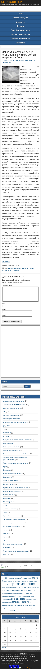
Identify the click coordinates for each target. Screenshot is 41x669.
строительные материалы (12, 605)
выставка (33, 581)
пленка (31, 268)
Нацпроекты (7, 470)
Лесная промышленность (11, 450)
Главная (20, 14)
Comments (7, 63)
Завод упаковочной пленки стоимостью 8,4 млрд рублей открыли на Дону (19, 54)
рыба (4, 602)
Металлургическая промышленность (15, 463)
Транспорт (6, 533)
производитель (6, 599)
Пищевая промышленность (12, 491)
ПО (37, 578)
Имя (4, 303)
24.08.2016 (8, 60)
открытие (25, 268)
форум (4, 610)
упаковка (16, 270)
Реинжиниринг (7, 502)
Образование (7, 477)
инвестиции (5, 587)
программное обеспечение (14, 596)
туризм (32, 608)
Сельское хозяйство (10, 509)
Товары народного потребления (13, 523)
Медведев (17, 578)
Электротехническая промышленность (16, 551)
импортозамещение (14, 268)
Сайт (4, 315)
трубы (28, 608)
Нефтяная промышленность (12, 474)
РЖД (8, 581)
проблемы (18, 593)
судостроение (7, 608)
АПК (3, 578)
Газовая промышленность (11, 419)
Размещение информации (20, 39)
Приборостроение (9, 495)
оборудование (29, 590)
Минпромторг (26, 578)
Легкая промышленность (11, 447)
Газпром (11, 578)
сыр (13, 608)
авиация (18, 581)
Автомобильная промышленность (14, 405)
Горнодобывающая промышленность (15, 422)
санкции (9, 602)
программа (27, 593)
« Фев (4, 647)
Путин (4, 581)
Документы (20, 22)
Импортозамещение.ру (11, 1)
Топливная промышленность (12, 526)
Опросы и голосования (10, 481)
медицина (22, 587)
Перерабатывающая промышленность (16, 488)
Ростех (12, 581)
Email (4, 309)
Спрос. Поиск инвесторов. (20, 30)
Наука (5, 467)
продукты (30, 596)
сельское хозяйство (21, 602)
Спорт (5, 512)
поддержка (10, 593)
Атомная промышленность (12, 408)
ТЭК (4, 540)
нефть (4, 590)
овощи (4, 593)
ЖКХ (4, 429)
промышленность (31, 599)
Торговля (6, 530)
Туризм (5, 537)
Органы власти (8, 484)
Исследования (8, 443)
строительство (29, 605)
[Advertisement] (20, 352)
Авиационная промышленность (13, 401)
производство (7, 270)
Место (2, 566)
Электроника (7, 547)
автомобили (26, 581)
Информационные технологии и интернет (17, 440)
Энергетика (6, 554)
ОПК (33, 578)
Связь (5, 505)
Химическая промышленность (24, 60)
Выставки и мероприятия (20, 34)
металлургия (30, 587)
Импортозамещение (20, 18)
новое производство (15, 590)
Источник (6, 262)
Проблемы (20, 26)
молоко (37, 587)
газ (3, 584)
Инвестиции (7, 433)
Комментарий (8, 285)
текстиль (18, 608)
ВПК (4, 412)
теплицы (23, 608)
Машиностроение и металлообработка (16, 454)
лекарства (13, 587)
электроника (11, 611)
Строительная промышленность (14, 519)
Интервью (6, 436)
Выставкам (20, 43)
